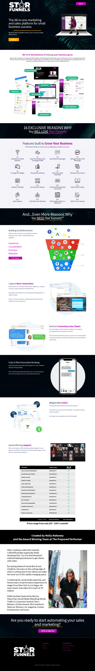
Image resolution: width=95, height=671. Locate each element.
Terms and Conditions (68, 645)
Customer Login (67, 650)
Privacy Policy (66, 648)
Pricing (44, 645)
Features (45, 648)
